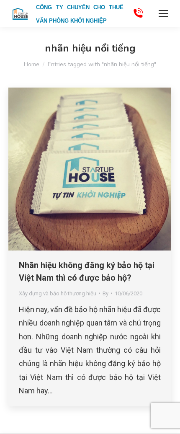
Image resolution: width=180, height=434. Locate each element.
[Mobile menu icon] (163, 13)
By (105, 293)
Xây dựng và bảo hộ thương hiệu (57, 293)
